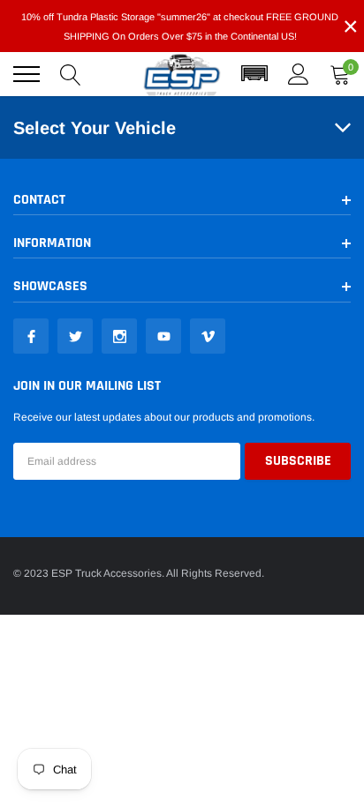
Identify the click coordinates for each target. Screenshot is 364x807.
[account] (298, 74)
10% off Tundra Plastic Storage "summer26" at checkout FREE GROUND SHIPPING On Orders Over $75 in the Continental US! (179, 26)
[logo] (182, 74)
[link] (31, 336)
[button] (254, 74)
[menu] (26, 74)
